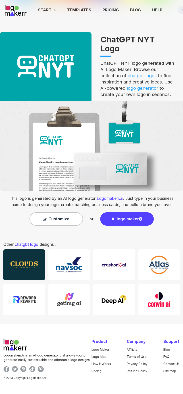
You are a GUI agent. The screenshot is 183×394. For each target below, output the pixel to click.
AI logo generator (93, 198)
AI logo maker (125, 219)
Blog (166, 349)
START (45, 10)
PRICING (110, 10)
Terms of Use (137, 357)
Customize (58, 219)
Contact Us (171, 364)
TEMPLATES (79, 10)
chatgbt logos (142, 75)
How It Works (101, 364)
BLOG (135, 10)
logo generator (142, 88)
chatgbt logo (26, 244)
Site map (169, 371)
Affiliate (132, 349)
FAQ (166, 357)
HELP (157, 10)
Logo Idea (99, 357)
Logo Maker (100, 349)
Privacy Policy (137, 364)
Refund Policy (137, 371)
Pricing (97, 371)
